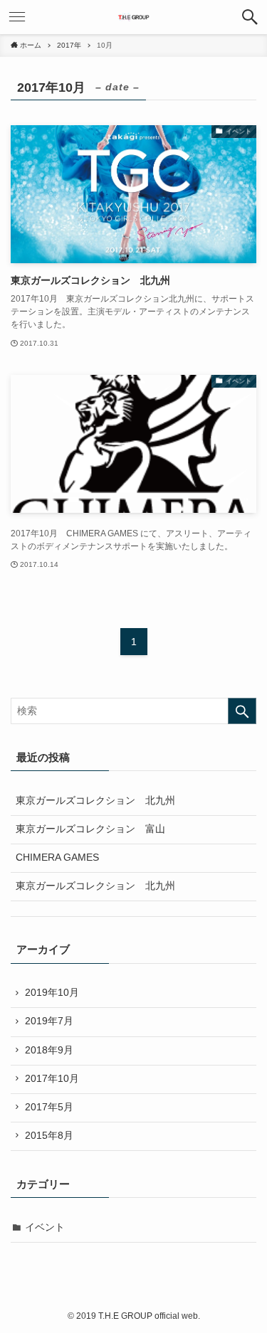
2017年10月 (52, 1078)
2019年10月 (52, 992)
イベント (45, 1227)
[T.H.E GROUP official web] (133, 17)
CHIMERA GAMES (57, 857)
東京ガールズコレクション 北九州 (95, 800)
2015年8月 (49, 1135)
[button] (250, 17)
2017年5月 (49, 1107)
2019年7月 (49, 1021)
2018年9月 (49, 1050)
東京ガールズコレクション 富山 (90, 829)
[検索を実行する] (242, 711)
